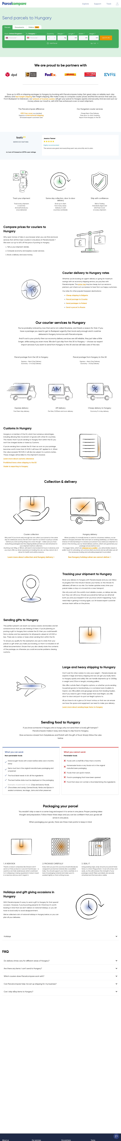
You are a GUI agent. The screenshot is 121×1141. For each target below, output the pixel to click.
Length (71, 34)
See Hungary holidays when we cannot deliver (89, 557)
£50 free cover (27, 113)
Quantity (50, 34)
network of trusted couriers (44, 99)
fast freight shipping (24, 97)
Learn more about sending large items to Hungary (82, 707)
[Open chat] (116, 1136)
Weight (60, 34)
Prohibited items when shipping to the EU (19, 462)
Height (92, 34)
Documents (19, 27)
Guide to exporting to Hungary (15, 466)
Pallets (33, 27)
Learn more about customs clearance (18, 459)
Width (82, 34)
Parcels (7, 27)
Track (108, 4)
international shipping (34, 115)
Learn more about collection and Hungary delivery (30, 557)
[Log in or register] (117, 3)
